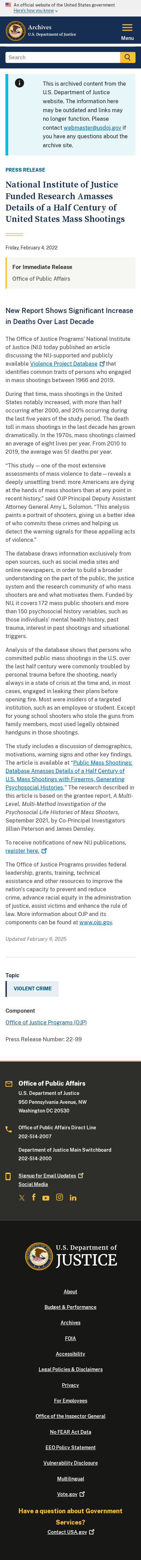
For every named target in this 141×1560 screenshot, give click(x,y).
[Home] (41, 39)
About (70, 1291)
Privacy (70, 1385)
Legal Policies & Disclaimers (71, 1369)
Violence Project (64, 364)
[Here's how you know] (70, 8)
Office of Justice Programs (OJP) (46, 1022)
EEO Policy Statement (71, 1447)
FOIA (70, 1338)
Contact (67, 1532)
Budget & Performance (70, 1307)
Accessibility (70, 1354)
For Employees (70, 1400)
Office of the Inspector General (70, 1416)
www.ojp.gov (95, 922)
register (22, 851)
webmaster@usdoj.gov (92, 128)
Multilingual (70, 1479)
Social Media (33, 1184)
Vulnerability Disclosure (70, 1463)
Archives (70, 1322)
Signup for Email (47, 1176)
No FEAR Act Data (70, 1432)
